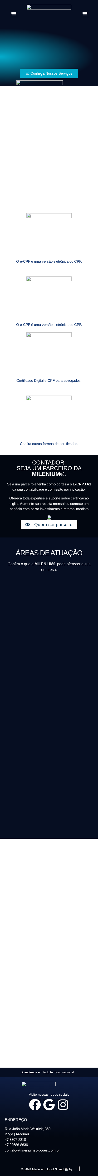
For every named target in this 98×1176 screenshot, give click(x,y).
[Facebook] (35, 1105)
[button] (14, 14)
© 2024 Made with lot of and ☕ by (47, 1169)
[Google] (49, 1105)
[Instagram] (63, 1105)
